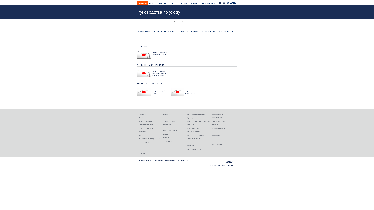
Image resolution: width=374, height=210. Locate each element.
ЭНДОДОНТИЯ (143, 132)
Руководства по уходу (144, 31)
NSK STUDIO (167, 125)
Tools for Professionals (170, 121)
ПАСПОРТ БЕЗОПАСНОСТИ (225, 31)
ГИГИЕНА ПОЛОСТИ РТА (146, 128)
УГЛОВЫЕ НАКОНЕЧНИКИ (146, 121)
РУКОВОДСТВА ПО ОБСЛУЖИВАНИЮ (164, 31)
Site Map (143, 153)
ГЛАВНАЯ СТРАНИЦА (143, 21)
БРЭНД (152, 3)
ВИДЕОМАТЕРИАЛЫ (192, 31)
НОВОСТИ (166, 134)
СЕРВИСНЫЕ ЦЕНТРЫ (144, 35)
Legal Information (217, 144)
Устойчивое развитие (218, 128)
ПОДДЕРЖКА (182, 3)
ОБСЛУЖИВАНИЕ (144, 142)
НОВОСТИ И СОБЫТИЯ (166, 3)
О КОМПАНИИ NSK (208, 3)
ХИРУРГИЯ (142, 135)
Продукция (142, 3)
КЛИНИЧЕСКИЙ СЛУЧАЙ (208, 31)
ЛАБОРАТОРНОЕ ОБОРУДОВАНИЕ (149, 139)
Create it (165, 118)
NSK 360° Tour (216, 125)
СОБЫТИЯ (166, 137)
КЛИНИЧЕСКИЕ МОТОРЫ (146, 125)
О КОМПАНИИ (216, 135)
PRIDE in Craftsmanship (219, 121)
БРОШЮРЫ (181, 31)
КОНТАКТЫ (194, 3)
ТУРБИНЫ (142, 118)
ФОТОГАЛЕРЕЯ (167, 141)
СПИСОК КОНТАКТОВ (194, 149)
